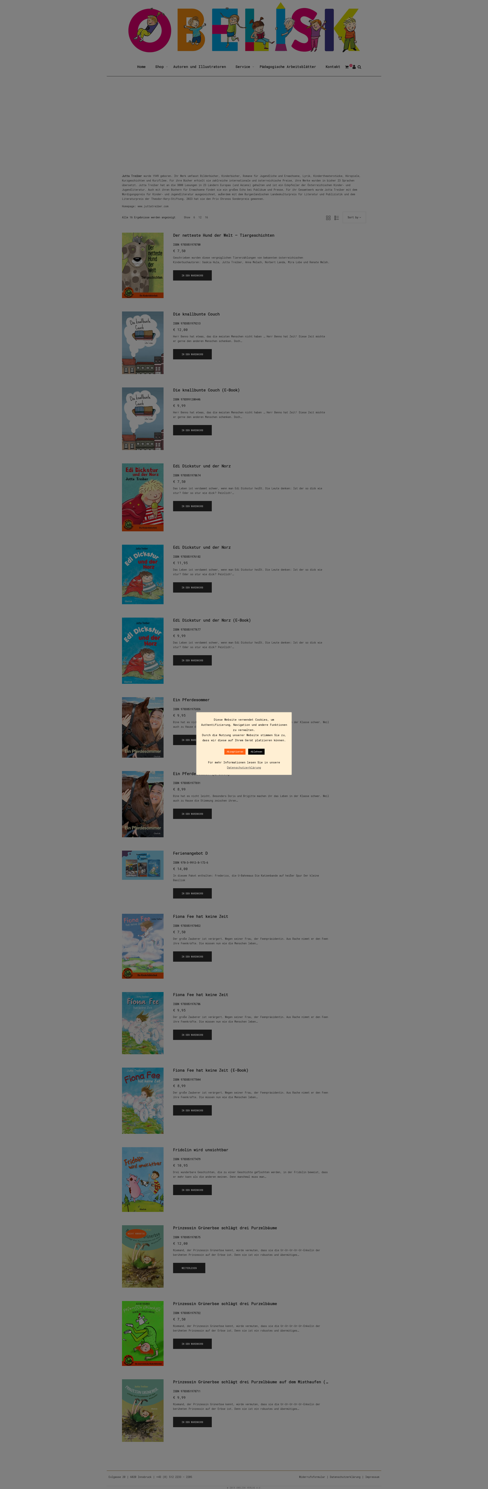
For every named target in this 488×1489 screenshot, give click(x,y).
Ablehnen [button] (256, 751)
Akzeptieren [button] (235, 751)
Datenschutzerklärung (244, 767)
